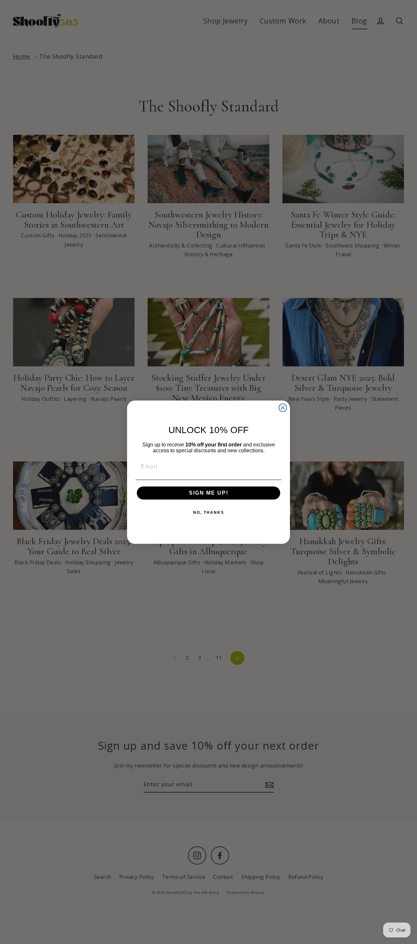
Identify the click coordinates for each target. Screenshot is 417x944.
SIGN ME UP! (208, 493)
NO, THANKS (208, 512)
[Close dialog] (283, 408)
